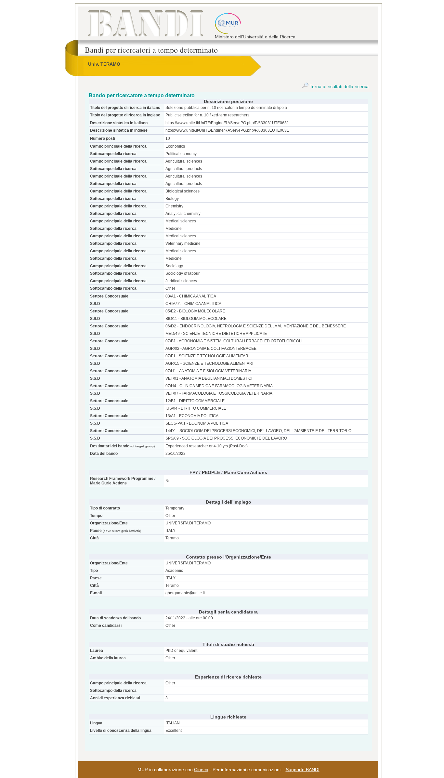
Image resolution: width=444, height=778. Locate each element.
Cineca (201, 769)
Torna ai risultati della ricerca (338, 86)
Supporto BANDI (303, 769)
